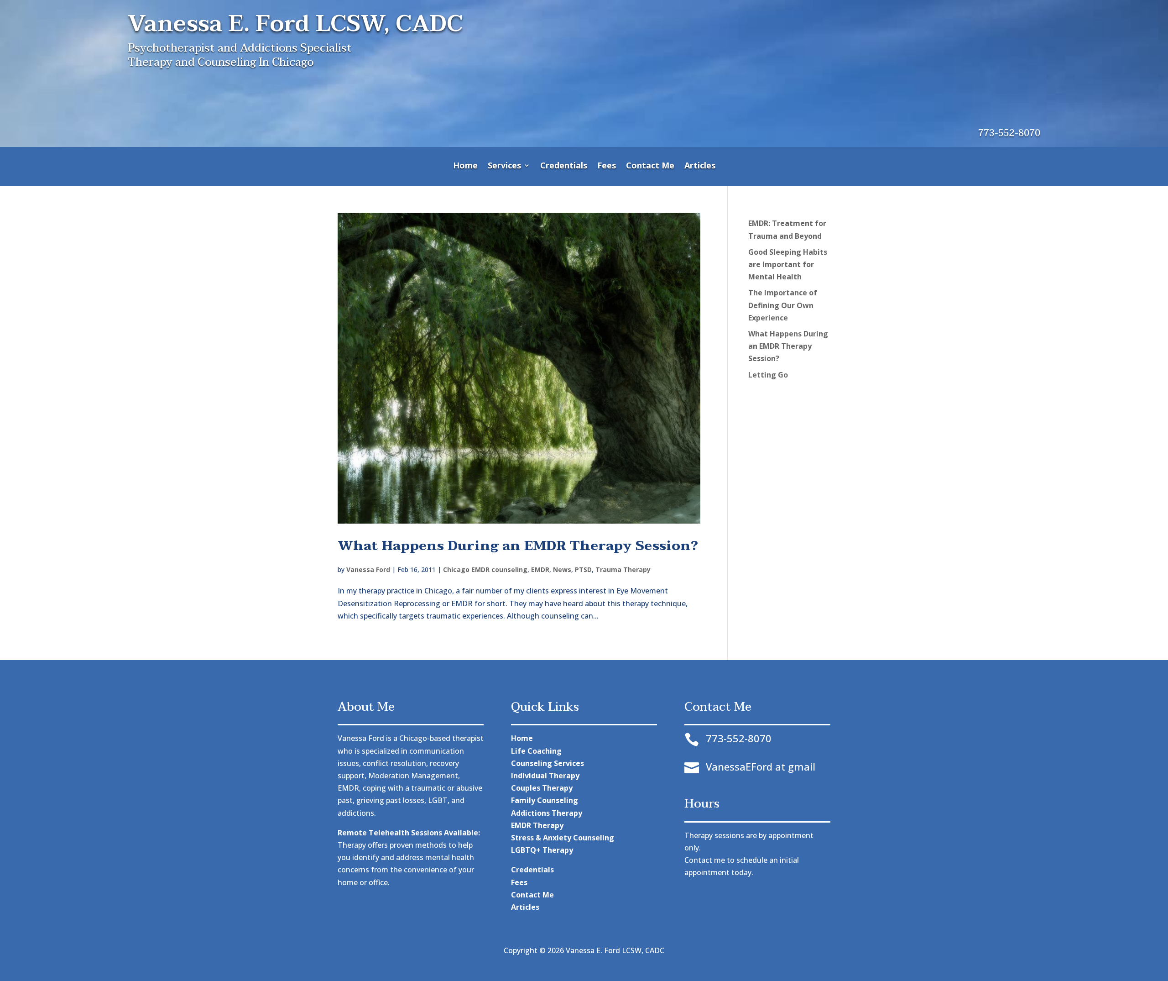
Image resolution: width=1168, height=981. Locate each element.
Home (465, 166)
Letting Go (768, 375)
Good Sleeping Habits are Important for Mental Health (787, 264)
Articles (699, 166)
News (562, 569)
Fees (606, 166)
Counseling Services (547, 763)
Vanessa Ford (368, 569)
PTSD (583, 569)
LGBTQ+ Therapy (542, 850)
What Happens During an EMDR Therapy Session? (518, 546)
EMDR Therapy (537, 825)
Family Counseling (544, 800)
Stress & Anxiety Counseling (562, 838)
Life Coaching (536, 751)
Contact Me (650, 166)
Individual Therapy (545, 776)
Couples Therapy (542, 788)
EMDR (540, 569)
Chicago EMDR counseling (485, 569)
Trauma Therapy (623, 569)
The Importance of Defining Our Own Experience (782, 305)
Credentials (563, 166)
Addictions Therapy (546, 813)
